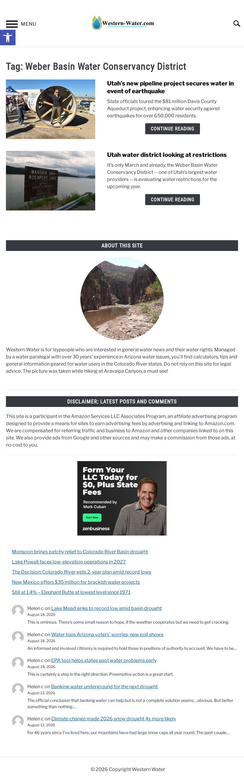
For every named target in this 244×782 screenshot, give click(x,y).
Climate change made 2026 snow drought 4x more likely (113, 719)
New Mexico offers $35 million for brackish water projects (76, 582)
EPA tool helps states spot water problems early (104, 660)
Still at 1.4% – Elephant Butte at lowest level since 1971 (71, 592)
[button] (7, 37)
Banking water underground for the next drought (104, 686)
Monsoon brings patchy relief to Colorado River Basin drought (80, 552)
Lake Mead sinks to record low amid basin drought (106, 608)
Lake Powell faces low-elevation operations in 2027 (69, 562)
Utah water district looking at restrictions (167, 154)
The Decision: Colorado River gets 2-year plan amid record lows (81, 572)
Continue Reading (172, 129)
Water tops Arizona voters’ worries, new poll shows (107, 634)
